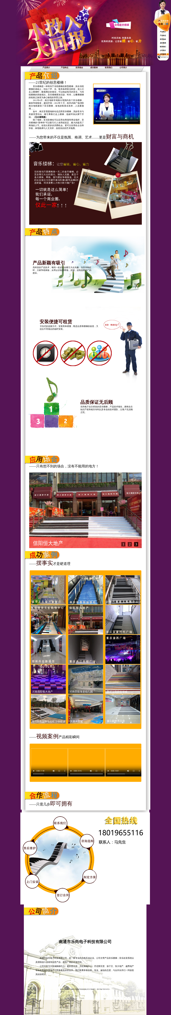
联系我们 (108, 67)
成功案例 (94, 67)
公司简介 (123, 67)
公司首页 (163, 54)
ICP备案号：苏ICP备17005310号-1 (99, 989)
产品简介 (46, 67)
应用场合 (79, 67)
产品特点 (64, 67)
